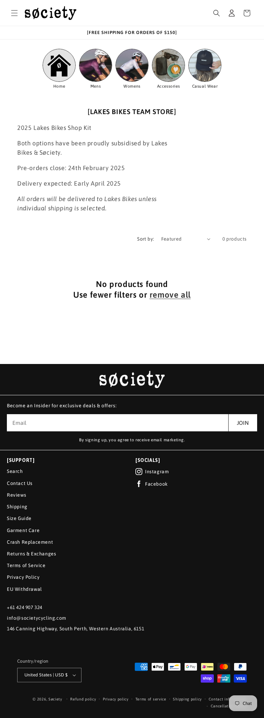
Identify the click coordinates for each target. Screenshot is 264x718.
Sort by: (145, 239)
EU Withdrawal (24, 589)
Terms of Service (26, 565)
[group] (95, 69)
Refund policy (83, 699)
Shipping (17, 506)
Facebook (156, 484)
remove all (170, 294)
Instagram (157, 471)
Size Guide (19, 518)
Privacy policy (116, 699)
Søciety (55, 699)
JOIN (243, 423)
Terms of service (150, 699)
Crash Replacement (30, 542)
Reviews (16, 495)
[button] (14, 13)
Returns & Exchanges (31, 553)
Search (15, 471)
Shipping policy (187, 699)
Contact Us (20, 483)
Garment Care (23, 530)
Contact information (228, 699)
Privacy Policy (23, 577)
